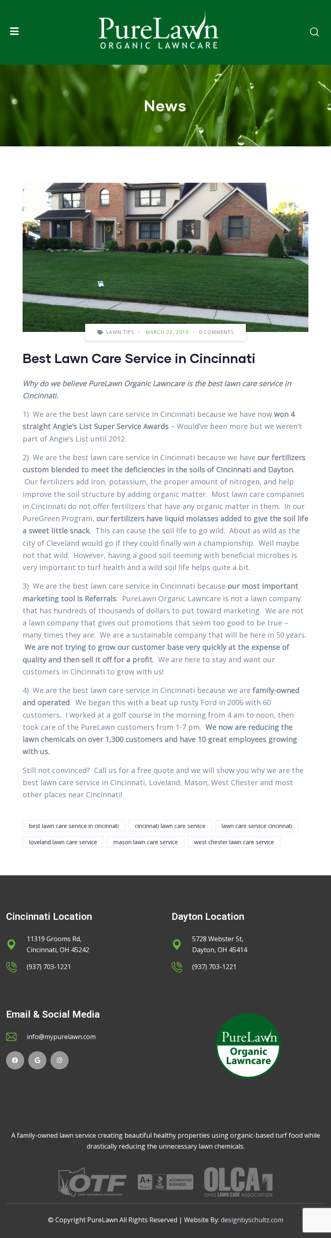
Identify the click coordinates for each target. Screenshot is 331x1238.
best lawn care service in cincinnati (74, 826)
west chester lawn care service (234, 842)
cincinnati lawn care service (170, 826)
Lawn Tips (120, 332)
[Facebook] (15, 1060)
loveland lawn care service (63, 842)
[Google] (37, 1060)
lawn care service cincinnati (257, 826)
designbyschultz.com (252, 1219)
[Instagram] (59, 1060)
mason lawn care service (145, 842)
